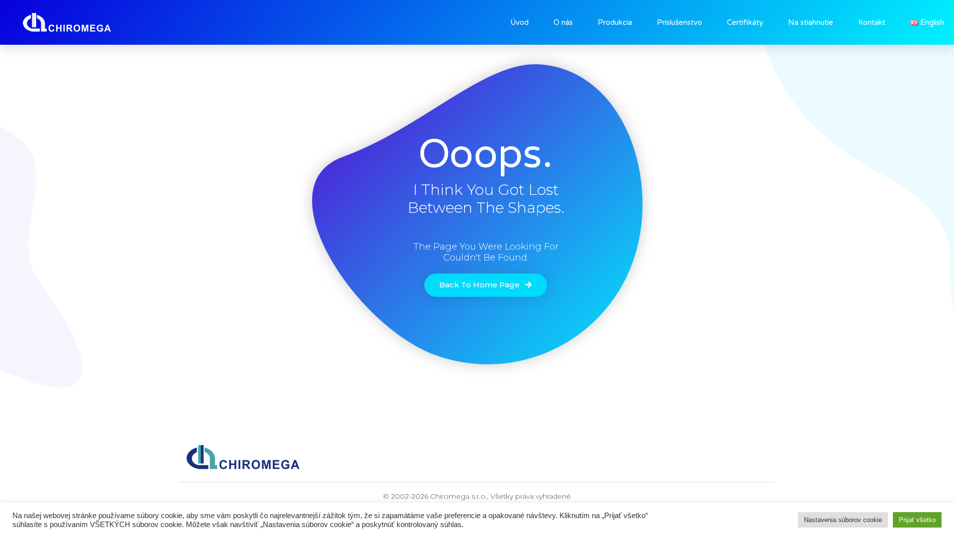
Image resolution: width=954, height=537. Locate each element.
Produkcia (615, 22)
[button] (485, 285)
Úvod (519, 22)
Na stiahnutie (810, 22)
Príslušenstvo (679, 22)
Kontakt (871, 22)
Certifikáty (745, 22)
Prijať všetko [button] (917, 520)
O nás (563, 22)
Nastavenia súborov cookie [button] (843, 520)
